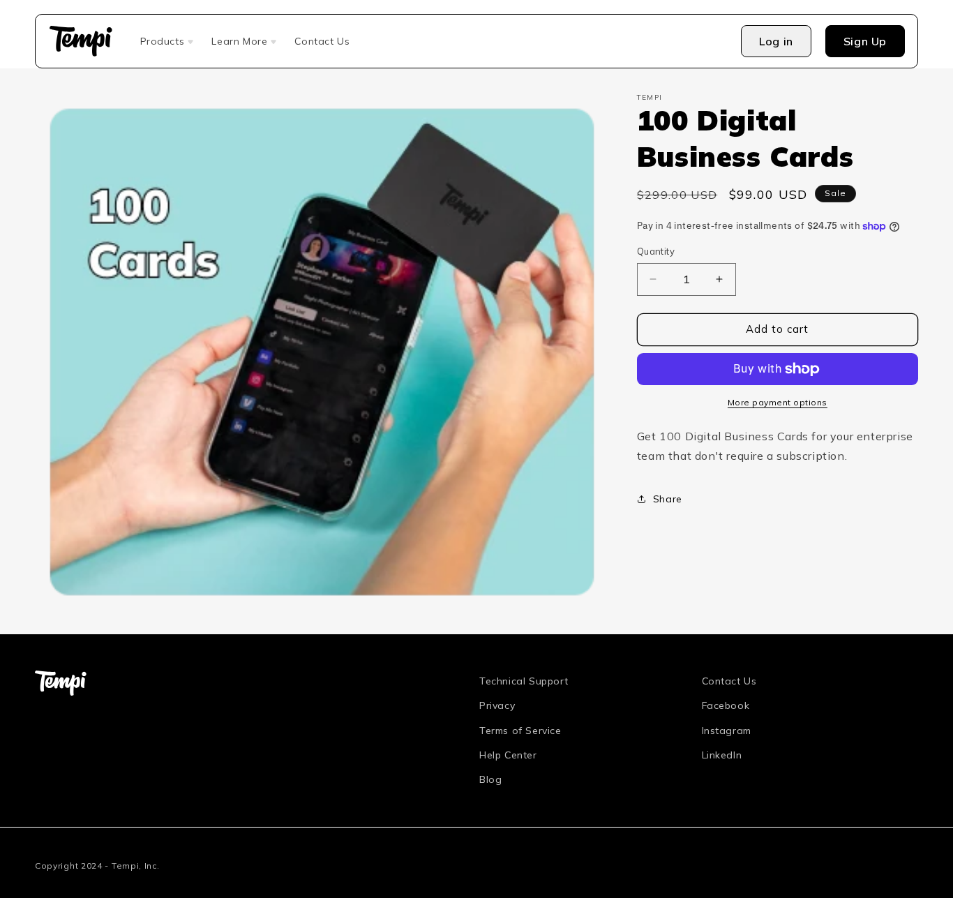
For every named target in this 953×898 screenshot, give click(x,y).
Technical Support (523, 681)
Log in (776, 41)
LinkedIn (722, 754)
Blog (490, 779)
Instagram (726, 730)
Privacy (497, 705)
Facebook (726, 705)
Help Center (508, 754)
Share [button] (667, 499)
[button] (168, 41)
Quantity (656, 251)
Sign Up (865, 41)
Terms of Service (520, 730)
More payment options (777, 402)
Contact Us (729, 681)
